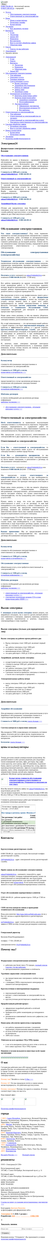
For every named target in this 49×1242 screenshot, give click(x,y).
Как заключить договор (19, 28)
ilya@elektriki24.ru (23, 945)
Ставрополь (11, 1143)
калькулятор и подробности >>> (13, 372)
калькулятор (18, 882)
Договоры (9, 26)
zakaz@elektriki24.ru (9, 174)
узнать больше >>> (34, 721)
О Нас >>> (29, 1079)
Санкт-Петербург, (14, 1118)
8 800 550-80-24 (7, 6)
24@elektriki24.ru (7, 859)
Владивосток (11, 1151)
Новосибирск (11, 1149)
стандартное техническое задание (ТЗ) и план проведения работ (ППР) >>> (23, 598)
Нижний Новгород (13, 1133)
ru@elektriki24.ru (7, 922)
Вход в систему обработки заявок (23, 43)
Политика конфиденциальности (13, 1109)
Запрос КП (14, 37)
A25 (13, 1216)
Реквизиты (14, 39)
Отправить (5, 1233)
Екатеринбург (11, 1145)
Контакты (9, 31)
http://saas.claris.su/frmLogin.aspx (29, 914)
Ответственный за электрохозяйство (24, 16)
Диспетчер (14, 35)
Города (8, 47)
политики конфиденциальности (13, 1239)
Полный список (28, 1155)
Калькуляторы (15, 24)
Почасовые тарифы (17, 22)
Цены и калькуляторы (18, 20)
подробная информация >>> (12, 389)
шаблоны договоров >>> (10, 402)
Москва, (9, 1124)
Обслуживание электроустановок (23, 14)
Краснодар (10, 1139)
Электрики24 (10, 51)
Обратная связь (16, 45)
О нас (12, 33)
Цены (7, 18)
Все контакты (15, 41)
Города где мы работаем (19, 49)
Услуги (8, 12)
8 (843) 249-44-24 (7, 8)
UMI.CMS (27, 1216)
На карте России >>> (9, 1155)
